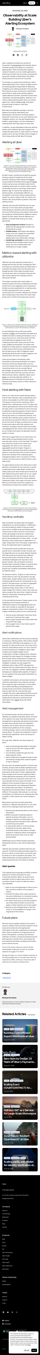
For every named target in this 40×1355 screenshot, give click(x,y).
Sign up (31, 3)
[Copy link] (26, 55)
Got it (34, 1350)
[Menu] (37, 3)
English (6, 1320)
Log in (25, 3)
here (29, 1345)
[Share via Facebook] (13, 55)
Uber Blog (6, 3)
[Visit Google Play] (9, 1331)
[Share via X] (22, 55)
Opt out (26, 1350)
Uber (4, 1184)
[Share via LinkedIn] (18, 55)
